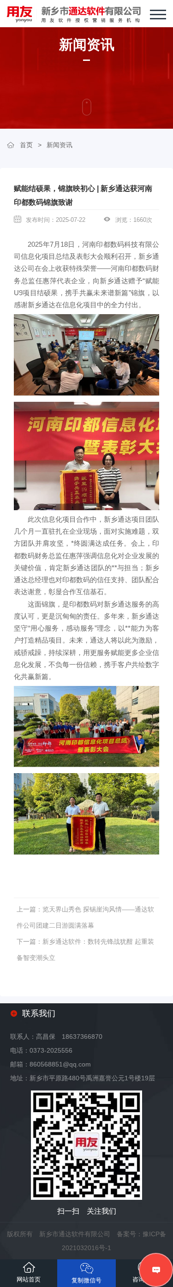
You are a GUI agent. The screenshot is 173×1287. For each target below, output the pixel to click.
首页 (26, 145)
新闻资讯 (59, 145)
